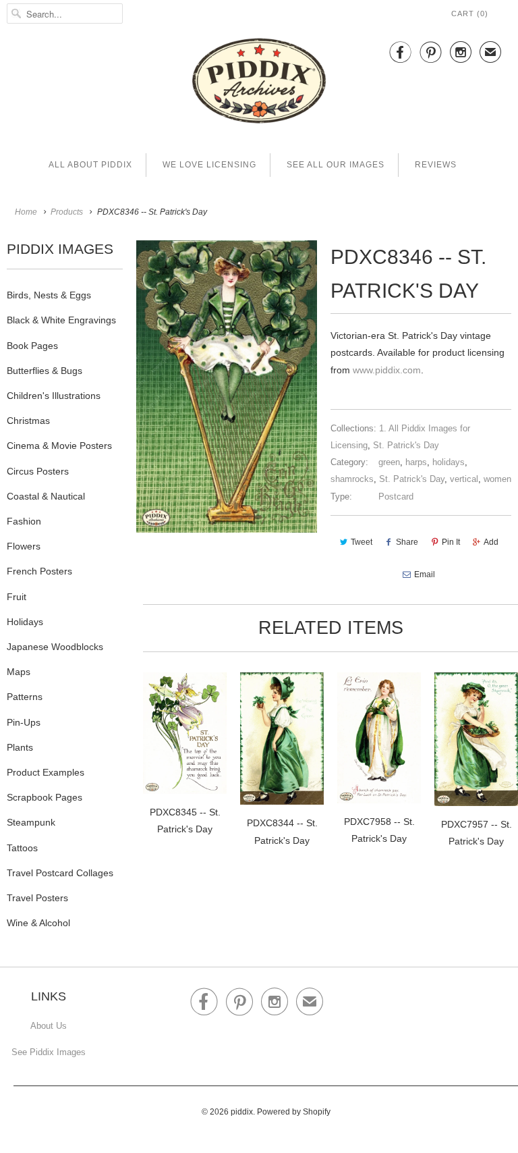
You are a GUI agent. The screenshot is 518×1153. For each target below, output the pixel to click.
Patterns (24, 696)
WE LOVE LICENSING (209, 164)
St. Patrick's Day (406, 445)
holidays (448, 462)
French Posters (39, 571)
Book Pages (32, 345)
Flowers (23, 546)
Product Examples (45, 772)
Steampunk (31, 822)
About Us (48, 1026)
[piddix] (259, 83)
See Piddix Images (48, 1052)
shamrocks (352, 479)
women (497, 479)
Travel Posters (37, 897)
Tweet (361, 542)
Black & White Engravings (61, 320)
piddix (242, 1112)
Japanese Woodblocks (55, 646)
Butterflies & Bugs (44, 370)
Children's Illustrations (53, 395)
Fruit (16, 596)
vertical (464, 479)
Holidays (25, 621)
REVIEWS (436, 164)
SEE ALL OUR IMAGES (335, 164)
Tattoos (22, 847)
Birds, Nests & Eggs (49, 295)
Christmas (28, 420)
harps (416, 462)
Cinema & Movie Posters (59, 445)
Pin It (451, 542)
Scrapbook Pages (44, 797)
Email (424, 574)
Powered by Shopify (293, 1112)
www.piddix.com (387, 370)
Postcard (395, 496)
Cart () (469, 13)
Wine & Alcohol (38, 922)
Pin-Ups (23, 722)
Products (67, 212)
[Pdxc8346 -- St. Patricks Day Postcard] (226, 386)
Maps (18, 671)
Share (407, 542)
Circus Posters (38, 471)
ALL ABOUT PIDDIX (90, 164)
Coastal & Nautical (46, 496)
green (389, 462)
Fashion (24, 521)
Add (491, 542)
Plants (20, 747)
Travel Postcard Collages (60, 872)
